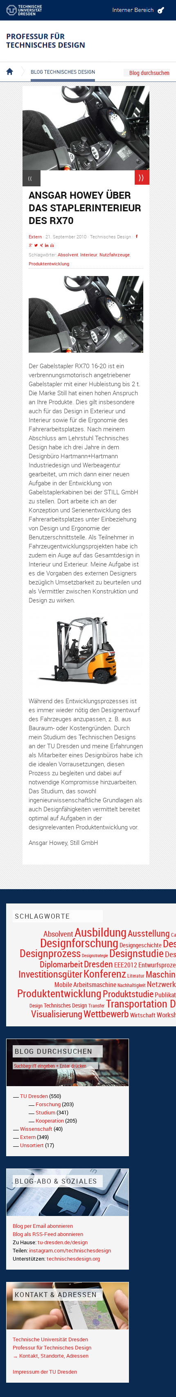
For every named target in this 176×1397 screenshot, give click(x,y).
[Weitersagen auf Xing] (41, 245)
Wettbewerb (106, 1013)
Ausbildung (100, 932)
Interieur (88, 254)
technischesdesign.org (73, 1258)
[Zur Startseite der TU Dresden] (30, 10)
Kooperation (50, 1120)
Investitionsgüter (50, 973)
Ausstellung (149, 933)
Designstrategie (95, 955)
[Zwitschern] (36, 245)
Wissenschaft (36, 1128)
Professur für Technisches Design (52, 1347)
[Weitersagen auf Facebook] (137, 236)
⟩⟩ (141, 177)
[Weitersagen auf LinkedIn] (47, 245)
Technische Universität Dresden (50, 1339)
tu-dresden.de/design (63, 1242)
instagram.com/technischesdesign (70, 1250)
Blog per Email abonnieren (43, 1225)
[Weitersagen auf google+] (31, 245)
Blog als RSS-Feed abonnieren (48, 1234)
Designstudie (136, 953)
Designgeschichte (141, 945)
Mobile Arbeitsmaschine (85, 984)
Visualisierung (56, 1014)
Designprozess (50, 953)
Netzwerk (161, 984)
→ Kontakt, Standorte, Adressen (50, 1355)
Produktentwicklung (49, 263)
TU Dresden (34, 1096)
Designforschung (79, 943)
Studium (45, 1112)
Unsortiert (32, 1145)
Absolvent (68, 254)
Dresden (98, 964)
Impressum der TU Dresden (45, 1371)
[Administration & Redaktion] (137, 10)
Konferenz (104, 973)
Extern (35, 236)
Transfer (96, 1006)
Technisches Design (65, 1005)
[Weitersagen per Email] (52, 245)
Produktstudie (128, 993)
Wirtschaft (143, 1015)
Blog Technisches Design (56, 64)
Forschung (48, 1104)
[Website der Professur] (58, 40)
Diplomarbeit (61, 964)
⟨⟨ (30, 178)
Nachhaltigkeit (131, 985)
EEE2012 (125, 964)
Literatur (135, 975)
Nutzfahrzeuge (114, 254)
